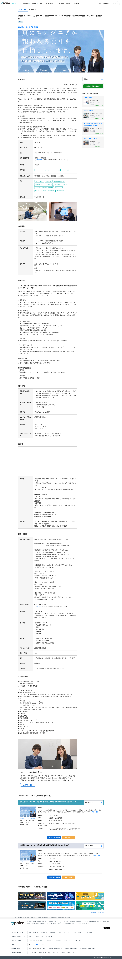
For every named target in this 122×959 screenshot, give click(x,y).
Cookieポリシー (41, 958)
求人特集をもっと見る (97, 912)
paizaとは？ (77, 3)
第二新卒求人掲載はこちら (87, 949)
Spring (51, 869)
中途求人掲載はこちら (55, 949)
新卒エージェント (78, 933)
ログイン (114, 5)
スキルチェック (38, 937)
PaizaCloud (76, 941)
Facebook (41, 945)
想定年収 (39, 160)
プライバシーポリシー (29, 958)
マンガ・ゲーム (50, 937)
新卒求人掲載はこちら (71, 949)
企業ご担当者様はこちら (105, 3)
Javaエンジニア (88, 111)
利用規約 (20, 958)
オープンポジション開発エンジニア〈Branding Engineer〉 (93, 124)
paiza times (48, 941)
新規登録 (119, 5)
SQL (64, 866)
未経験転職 (44, 933)
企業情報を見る (27, 785)
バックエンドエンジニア (90, 138)
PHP (54, 866)
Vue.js (64, 869)
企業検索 (89, 933)
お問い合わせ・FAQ (44, 953)
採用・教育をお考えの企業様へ (37, 949)
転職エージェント (63, 933)
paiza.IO (66, 941)
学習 (30, 937)
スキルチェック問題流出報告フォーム (63, 953)
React (60, 869)
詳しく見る (95, 812)
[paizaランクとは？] (102, 79)
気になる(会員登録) (54, 837)
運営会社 (13, 958)
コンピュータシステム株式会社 (29, 27)
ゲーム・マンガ (60, 3)
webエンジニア (88, 98)
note (57, 941)
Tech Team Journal (34, 941)
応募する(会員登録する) (93, 86)
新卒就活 (52, 933)
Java (50, 866)
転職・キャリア (33, 933)
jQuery (56, 869)
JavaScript (59, 866)
